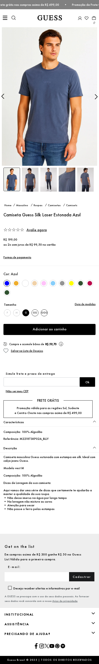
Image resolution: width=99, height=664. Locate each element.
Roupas (38, 205)
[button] (13, 18)
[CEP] (49, 379)
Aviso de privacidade (65, 601)
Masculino (22, 205)
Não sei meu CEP (17, 391)
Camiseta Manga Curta (74, 205)
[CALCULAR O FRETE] (87, 382)
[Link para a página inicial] (7, 205)
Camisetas (54, 205)
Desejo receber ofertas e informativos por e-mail (46, 588)
